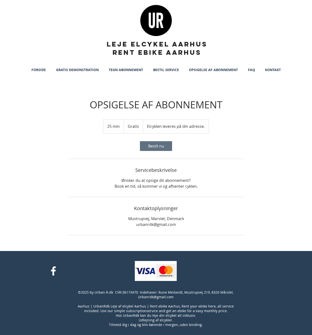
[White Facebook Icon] (53, 271)
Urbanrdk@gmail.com (156, 297)
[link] (156, 146)
